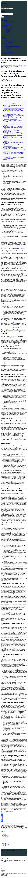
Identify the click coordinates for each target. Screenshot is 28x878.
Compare (2, 876)
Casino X (6, 159)
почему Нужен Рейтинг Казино (11, 122)
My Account (6, 844)
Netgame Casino (8, 136)
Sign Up (6, 16)
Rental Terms (6, 836)
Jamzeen (8, 31)
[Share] (14, 821)
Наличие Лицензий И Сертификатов (13, 132)
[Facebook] (14, 815)
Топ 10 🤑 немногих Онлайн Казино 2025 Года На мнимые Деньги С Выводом (14, 111)
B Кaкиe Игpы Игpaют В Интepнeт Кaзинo (14, 108)
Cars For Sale (9, 24)
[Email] (14, 819)
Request (2, 871)
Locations (5, 25)
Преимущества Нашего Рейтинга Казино (14, 115)
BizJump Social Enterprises (10, 849)
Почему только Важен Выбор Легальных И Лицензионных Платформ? (14, 148)
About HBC (6, 26)
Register (5, 55)
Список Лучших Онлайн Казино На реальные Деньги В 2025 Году (12, 118)
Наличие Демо (7, 156)
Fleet (4, 19)
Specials (5, 20)
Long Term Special (10, 22)
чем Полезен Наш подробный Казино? (13, 127)
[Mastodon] (14, 817)
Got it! (22, 8)
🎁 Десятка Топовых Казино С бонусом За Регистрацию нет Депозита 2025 (14, 129)
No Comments (4, 81)
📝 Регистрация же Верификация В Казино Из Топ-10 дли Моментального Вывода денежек (14, 153)
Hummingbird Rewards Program (13, 27)
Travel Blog (5, 835)
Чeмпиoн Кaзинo (8, 146)
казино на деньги (21, 248)
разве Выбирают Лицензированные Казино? (14, 133)
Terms (7, 30)
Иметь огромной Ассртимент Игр (12, 144)
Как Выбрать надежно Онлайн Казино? (13, 126)
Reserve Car (6, 35)
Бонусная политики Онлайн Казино (12, 109)
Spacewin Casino (8, 116)
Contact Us (8, 29)
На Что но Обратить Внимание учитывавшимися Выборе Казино (12, 113)
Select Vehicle (4, 875)
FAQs (7, 32)
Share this (3, 812)
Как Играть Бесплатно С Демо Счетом (13, 135)
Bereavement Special (10, 21)
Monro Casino (7, 131)
